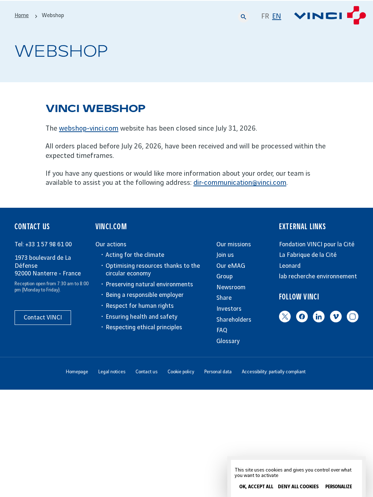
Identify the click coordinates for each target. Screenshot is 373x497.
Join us (225, 255)
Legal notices (111, 371)
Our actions (110, 244)
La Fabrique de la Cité (308, 255)
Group (224, 276)
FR (265, 16)
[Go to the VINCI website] (330, 16)
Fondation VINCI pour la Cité (316, 244)
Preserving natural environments (149, 284)
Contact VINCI (43, 317)
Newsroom (231, 287)
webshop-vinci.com (88, 128)
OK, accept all (256, 486)
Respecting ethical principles (144, 327)
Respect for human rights (140, 306)
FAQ (221, 330)
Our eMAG (230, 266)
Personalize (338, 487)
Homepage (77, 371)
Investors (229, 309)
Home (22, 16)
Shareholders (233, 320)
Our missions (233, 244)
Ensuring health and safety (141, 317)
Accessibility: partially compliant (274, 371)
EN (276, 16)
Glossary (228, 341)
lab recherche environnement (318, 276)
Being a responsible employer (145, 295)
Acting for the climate (135, 255)
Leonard (290, 266)
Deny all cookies (298, 486)
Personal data (218, 371)
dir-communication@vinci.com (239, 183)
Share (224, 298)
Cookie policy (181, 371)
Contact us (146, 371)
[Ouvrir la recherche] (244, 17)
